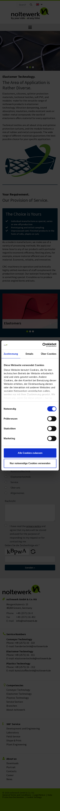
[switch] (51, 418)
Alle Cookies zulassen (30, 453)
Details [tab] (29, 353)
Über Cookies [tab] (48, 353)
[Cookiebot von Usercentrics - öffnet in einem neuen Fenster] (42, 345)
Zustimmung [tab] (11, 353)
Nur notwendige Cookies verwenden (30, 463)
